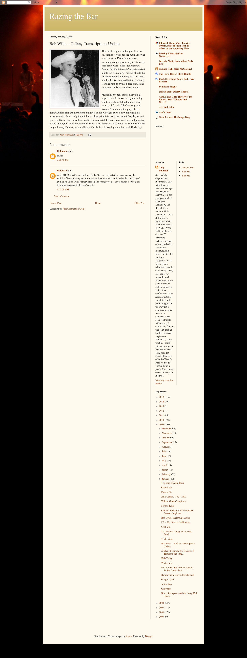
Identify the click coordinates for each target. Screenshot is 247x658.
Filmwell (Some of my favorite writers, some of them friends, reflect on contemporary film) (174, 45)
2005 (161, 616)
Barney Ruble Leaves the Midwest (177, 574)
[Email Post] (89, 134)
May (164, 460)
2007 (161, 607)
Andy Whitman (164, 169)
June (164, 456)
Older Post (139, 203)
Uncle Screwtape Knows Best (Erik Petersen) (176, 80)
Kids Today (166, 558)
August (165, 446)
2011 (161, 415)
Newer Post (55, 203)
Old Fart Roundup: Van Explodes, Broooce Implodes (177, 512)
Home (98, 203)
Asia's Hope (165, 112)
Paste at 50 (166, 492)
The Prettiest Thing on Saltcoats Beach (176, 533)
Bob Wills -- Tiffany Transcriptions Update (178, 545)
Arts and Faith (166, 107)
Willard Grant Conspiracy (173, 501)
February (166, 474)
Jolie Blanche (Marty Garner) (174, 91)
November (167, 433)
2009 (161, 424)
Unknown (62, 151)
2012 (161, 410)
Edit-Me (186, 171)
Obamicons (166, 487)
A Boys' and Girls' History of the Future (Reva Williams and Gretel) (175, 99)
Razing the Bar (74, 15)
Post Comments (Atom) (74, 208)
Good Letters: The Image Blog (174, 117)
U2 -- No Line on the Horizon (175, 522)
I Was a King (167, 505)
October (166, 437)
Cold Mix (165, 526)
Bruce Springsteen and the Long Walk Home (179, 595)
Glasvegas (166, 588)
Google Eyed (167, 579)
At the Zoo (166, 584)
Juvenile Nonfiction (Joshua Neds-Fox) (176, 62)
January (166, 478)
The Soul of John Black (172, 482)
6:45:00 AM (63, 189)
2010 (161, 419)
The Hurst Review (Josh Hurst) (175, 74)
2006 (161, 612)
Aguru (129, 636)
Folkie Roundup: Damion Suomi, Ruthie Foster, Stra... (177, 569)
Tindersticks (167, 538)
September (167, 442)
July (164, 451)
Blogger (149, 636)
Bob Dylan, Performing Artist (175, 517)
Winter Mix (166, 562)
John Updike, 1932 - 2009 (173, 496)
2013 (161, 406)
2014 (161, 401)
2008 (161, 602)
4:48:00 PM (62, 160)
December (167, 428)
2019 (161, 396)
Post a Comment (61, 196)
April (165, 465)
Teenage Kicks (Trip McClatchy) (175, 69)
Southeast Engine (168, 86)
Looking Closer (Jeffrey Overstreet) (171, 55)
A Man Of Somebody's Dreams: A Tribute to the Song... (177, 552)
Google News (188, 167)
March (165, 469)
